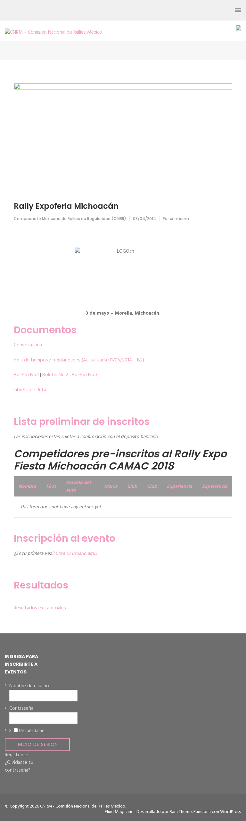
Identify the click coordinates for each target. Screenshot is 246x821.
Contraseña (21, 708)
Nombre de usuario (29, 686)
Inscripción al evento (64, 538)
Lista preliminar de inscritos (82, 421)
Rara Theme (180, 812)
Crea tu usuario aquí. (76, 553)
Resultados (41, 585)
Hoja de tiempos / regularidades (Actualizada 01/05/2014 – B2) (79, 360)
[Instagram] (203, 10)
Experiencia (179, 486)
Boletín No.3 (84, 375)
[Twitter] (191, 10)
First (51, 486)
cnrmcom (179, 218)
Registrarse (16, 755)
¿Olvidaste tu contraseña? (19, 766)
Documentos (45, 330)
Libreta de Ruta (30, 390)
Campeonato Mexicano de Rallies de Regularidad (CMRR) (70, 218)
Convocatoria (28, 345)
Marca (111, 486)
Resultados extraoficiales (40, 608)
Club (132, 486)
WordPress (230, 812)
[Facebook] (180, 10)
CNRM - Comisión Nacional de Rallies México (82, 806)
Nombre (27, 486)
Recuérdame (32, 731)
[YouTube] (215, 10)
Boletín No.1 (26, 375)
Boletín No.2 (55, 375)
